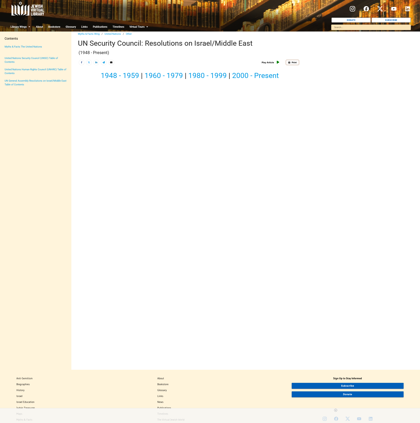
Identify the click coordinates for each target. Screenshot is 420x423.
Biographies (23, 384)
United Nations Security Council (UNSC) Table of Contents (31, 60)
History (20, 390)
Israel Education (25, 402)
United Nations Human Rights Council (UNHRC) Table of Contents (35, 71)
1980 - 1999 (207, 75)
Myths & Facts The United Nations (23, 46)
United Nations (113, 33)
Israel (19, 396)
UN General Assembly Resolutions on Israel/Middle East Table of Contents (35, 82)
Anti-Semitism (24, 378)
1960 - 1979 (164, 75)
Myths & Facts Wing (89, 33)
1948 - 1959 (120, 75)
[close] (335, 410)
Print (294, 62)
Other (129, 33)
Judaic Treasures (25, 407)
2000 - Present (255, 75)
